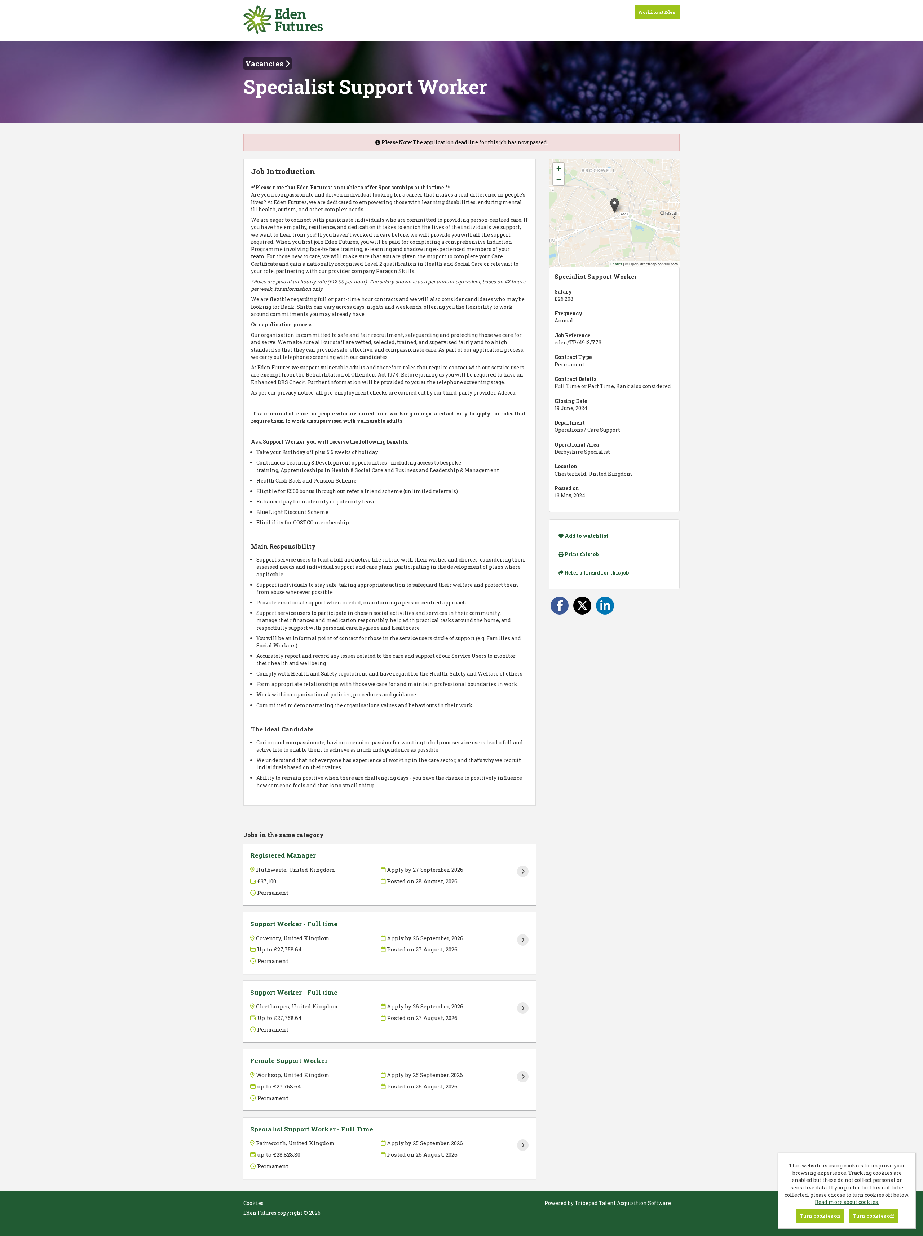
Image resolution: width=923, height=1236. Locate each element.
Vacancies (265, 63)
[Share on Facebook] (560, 606)
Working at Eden (657, 12)
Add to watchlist (586, 535)
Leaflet (616, 264)
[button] (614, 205)
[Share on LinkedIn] (605, 606)
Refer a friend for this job (596, 572)
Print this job (581, 554)
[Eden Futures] (283, 20)
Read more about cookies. (847, 1201)
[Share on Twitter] (582, 606)
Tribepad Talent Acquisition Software (623, 1203)
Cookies (253, 1203)
